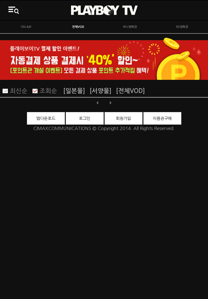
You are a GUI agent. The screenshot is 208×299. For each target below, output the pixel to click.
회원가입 (123, 118)
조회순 (48, 91)
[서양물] (100, 91)
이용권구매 (162, 118)
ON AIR (26, 26)
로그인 (84, 118)
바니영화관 (130, 26)
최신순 (18, 91)
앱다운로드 (45, 118)
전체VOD (78, 26)
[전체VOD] (130, 91)
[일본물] (74, 91)
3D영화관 (182, 26)
